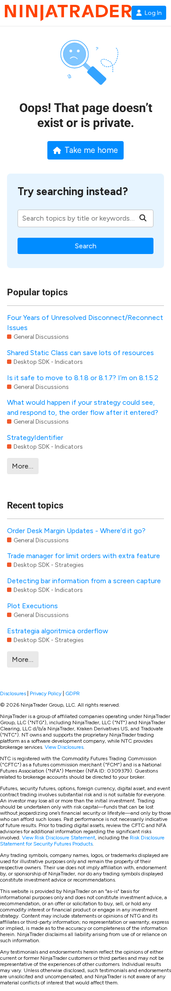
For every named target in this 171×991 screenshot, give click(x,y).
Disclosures (13, 693)
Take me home (91, 150)
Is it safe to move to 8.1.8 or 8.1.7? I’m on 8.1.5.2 (82, 378)
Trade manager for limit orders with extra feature (83, 556)
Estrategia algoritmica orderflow (57, 631)
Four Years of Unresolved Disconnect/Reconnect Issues (85, 322)
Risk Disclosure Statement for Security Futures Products (82, 841)
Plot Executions (32, 606)
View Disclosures (64, 747)
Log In (153, 12)
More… (22, 466)
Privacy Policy (45, 693)
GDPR (72, 693)
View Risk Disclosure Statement (58, 838)
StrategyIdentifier (35, 437)
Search (85, 246)
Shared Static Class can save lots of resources (80, 352)
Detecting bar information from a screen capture (84, 581)
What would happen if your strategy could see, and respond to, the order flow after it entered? (82, 407)
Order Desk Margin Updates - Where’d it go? (76, 530)
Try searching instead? (73, 191)
